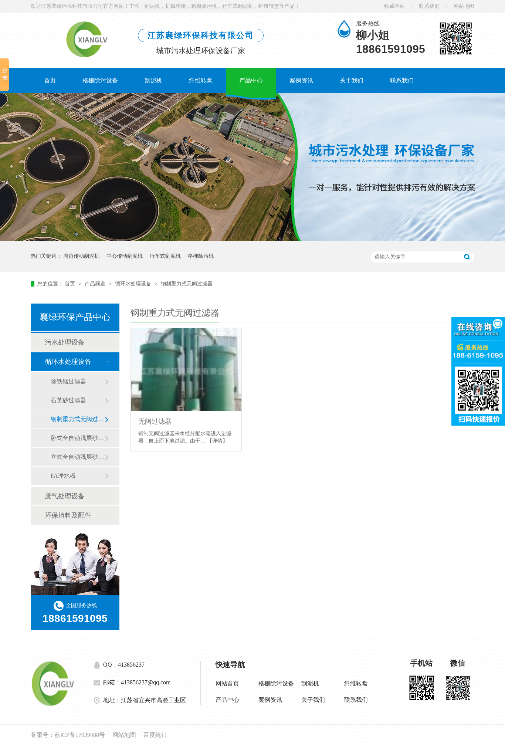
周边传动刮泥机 (81, 256)
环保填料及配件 (68, 515)
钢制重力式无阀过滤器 (187, 284)
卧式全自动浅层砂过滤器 (78, 438)
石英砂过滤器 (68, 400)
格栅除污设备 (100, 80)
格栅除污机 (201, 256)
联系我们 (429, 6)
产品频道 (96, 284)
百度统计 (155, 735)
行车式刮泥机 (165, 256)
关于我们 (351, 80)
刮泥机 (153, 80)
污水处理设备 (65, 342)
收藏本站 (394, 6)
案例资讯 (301, 80)
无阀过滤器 (155, 421)
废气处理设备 (65, 496)
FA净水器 (63, 476)
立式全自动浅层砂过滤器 (78, 457)
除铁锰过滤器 (68, 381)
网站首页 (227, 683)
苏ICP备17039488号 (79, 735)
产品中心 (251, 80)
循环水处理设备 (134, 284)
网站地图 (464, 6)
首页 (50, 80)
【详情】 (217, 441)
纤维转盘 (201, 80)
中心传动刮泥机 (124, 256)
